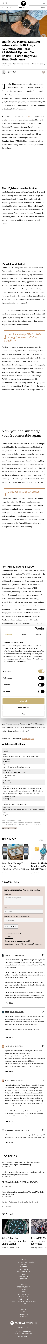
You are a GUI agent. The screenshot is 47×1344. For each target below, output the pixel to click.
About (23, 1264)
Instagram (23, 1314)
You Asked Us (23, 1294)
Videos (23, 1274)
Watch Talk (23, 1297)
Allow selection (23, 707)
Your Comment (8, 894)
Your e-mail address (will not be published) (17, 916)
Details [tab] (23, 635)
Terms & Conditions (23, 1334)
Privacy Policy (23, 1336)
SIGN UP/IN (5, 3)
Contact (23, 1279)
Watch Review (23, 1299)
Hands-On (5, 828)
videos (43, 7)
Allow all (23, 701)
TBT (23, 1292)
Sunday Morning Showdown (23, 1301)
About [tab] (38, 635)
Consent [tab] (8, 635)
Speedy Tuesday (23, 1287)
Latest (23, 1304)
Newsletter (23, 1276)
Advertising (24, 1269)
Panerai (31, 116)
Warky (7, 955)
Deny (23, 714)
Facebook (24, 1312)
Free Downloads (24, 1272)
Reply (11, 1003)
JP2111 (7, 1012)
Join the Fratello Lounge (23, 1262)
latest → (42, 840)
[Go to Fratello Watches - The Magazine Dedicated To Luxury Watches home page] (23, 2)
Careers (23, 1267)
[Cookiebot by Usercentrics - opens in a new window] (34, 628)
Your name (7, 908)
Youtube (23, 1317)
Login (9, 937)
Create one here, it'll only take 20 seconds (23, 943)
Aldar (7, 1080)
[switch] (41, 678)
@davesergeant (28, 738)
